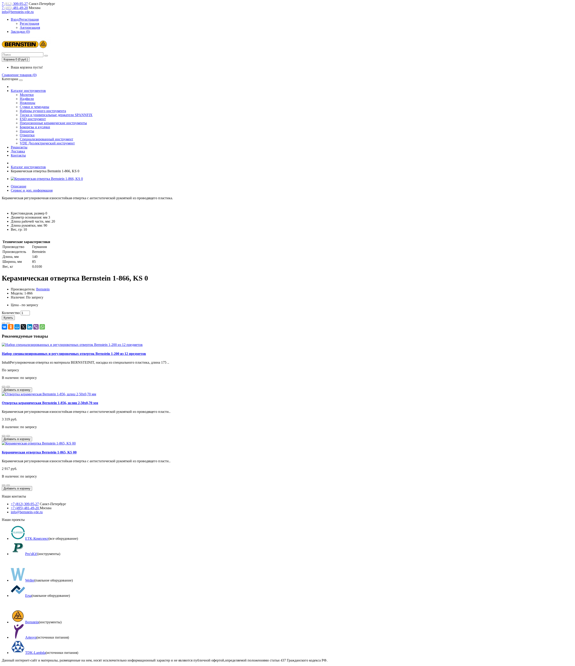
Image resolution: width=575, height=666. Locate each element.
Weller (29, 580)
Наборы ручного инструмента (43, 111)
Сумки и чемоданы (34, 107)
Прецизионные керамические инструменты (53, 123)
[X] (23, 327)
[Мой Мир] (17, 327)
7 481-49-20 (15, 8)
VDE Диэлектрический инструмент (47, 143)
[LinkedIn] (29, 327)
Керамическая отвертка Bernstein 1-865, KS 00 (39, 452)
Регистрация (29, 23)
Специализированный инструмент (46, 139)
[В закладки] (3, 323)
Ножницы (27, 103)
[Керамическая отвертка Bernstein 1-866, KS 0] (47, 179)
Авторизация (30, 27)
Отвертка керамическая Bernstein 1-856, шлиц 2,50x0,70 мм (50, 403)
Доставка (18, 151)
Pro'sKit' (31, 554)
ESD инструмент (33, 119)
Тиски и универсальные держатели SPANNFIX (56, 115)
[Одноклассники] (10, 327)
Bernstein (43, 289)
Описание (18, 186)
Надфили (27, 99)
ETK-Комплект (37, 538)
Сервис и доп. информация (32, 190)
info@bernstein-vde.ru (18, 12)
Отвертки (27, 135)
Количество (11, 313)
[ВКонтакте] (4, 327)
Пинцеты (27, 131)
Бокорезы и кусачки (35, 127)
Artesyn (30, 637)
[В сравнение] (8, 323)
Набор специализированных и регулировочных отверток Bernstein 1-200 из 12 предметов (74, 354)
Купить (8, 317)
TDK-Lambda (35, 653)
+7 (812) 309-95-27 (25, 504)
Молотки (27, 95)
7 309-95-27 (15, 4)
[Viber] (36, 327)
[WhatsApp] (42, 327)
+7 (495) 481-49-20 (25, 508)
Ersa (28, 595)
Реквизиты (19, 147)
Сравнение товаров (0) (19, 75)
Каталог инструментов (28, 91)
